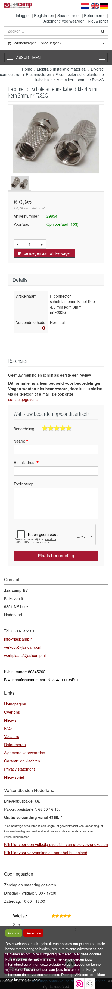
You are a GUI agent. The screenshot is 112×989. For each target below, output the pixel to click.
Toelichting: (23, 483)
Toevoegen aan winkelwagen (46, 253)
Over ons (12, 712)
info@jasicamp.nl (18, 639)
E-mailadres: (25, 462)
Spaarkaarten (69, 15)
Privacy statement (19, 769)
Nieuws (10, 720)
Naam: (20, 441)
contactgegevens (23, 399)
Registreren (44, 15)
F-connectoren (38, 74)
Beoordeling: (24, 428)
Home (27, 69)
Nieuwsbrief (98, 21)
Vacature (11, 736)
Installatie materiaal (69, 69)
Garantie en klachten (22, 761)
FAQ (8, 728)
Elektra (43, 69)
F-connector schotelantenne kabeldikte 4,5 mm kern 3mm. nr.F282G (69, 77)
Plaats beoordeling (56, 555)
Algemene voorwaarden (64, 21)
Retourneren (95, 15)
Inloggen (23, 15)
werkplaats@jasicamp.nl (25, 655)
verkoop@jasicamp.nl (22, 647)
